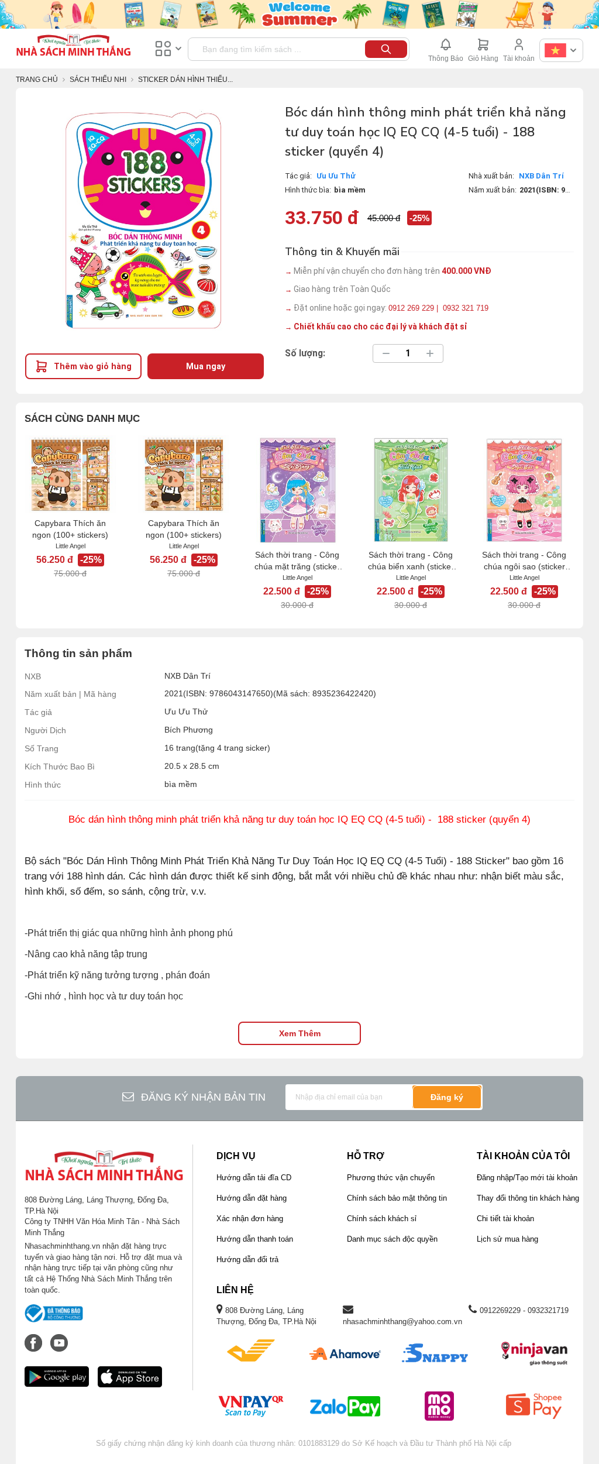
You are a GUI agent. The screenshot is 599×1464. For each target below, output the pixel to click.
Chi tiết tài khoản (505, 1218)
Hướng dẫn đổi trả (247, 1259)
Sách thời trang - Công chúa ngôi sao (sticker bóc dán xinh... (524, 561)
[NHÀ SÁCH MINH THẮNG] (73, 46)
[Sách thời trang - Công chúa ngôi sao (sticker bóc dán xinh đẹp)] (524, 490)
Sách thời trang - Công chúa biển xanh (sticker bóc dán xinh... (411, 561)
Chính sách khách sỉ (381, 1218)
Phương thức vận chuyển (391, 1177)
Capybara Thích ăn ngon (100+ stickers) (70, 528)
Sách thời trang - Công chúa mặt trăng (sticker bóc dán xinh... (297, 561)
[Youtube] (59, 1337)
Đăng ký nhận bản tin (203, 1097)
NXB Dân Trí (541, 175)
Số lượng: (305, 353)
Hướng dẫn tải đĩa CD (253, 1177)
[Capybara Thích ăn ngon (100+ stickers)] (70, 474)
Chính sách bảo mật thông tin (397, 1198)
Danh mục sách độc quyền (392, 1239)
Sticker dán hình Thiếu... (185, 79)
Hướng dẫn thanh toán (254, 1239)
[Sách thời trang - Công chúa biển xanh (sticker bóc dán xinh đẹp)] (410, 490)
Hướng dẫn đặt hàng (251, 1198)
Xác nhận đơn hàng (249, 1218)
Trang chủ (37, 79)
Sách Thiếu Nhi (98, 79)
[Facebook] (34, 1337)
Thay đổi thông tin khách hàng (528, 1198)
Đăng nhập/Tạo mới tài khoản (527, 1177)
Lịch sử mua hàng (507, 1239)
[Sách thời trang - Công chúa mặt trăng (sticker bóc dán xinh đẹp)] (297, 490)
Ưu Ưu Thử (336, 175)
